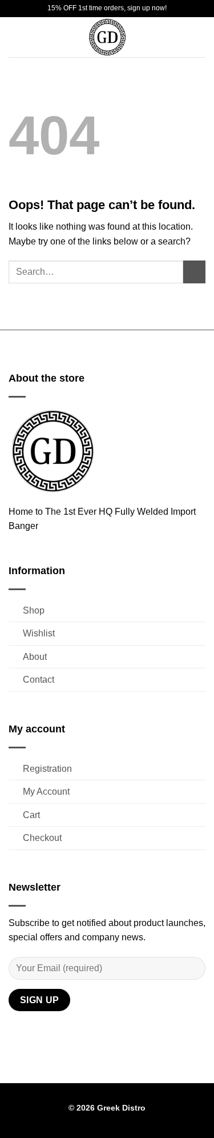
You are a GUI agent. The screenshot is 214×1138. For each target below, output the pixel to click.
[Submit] (194, 272)
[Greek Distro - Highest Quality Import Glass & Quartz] (107, 37)
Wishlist (39, 633)
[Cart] (199, 37)
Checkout (42, 838)
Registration (47, 769)
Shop (34, 610)
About (35, 657)
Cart (31, 815)
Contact (38, 679)
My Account (46, 791)
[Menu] (15, 37)
